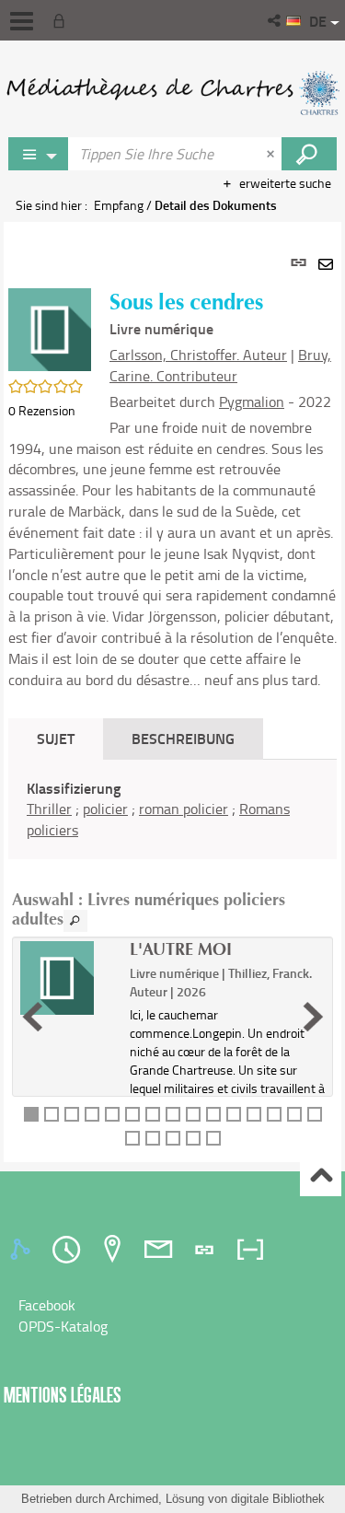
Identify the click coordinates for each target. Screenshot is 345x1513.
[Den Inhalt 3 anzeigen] (71, 1114)
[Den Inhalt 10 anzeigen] (213, 1114)
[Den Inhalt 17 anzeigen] (152, 1138)
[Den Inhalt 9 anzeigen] (193, 1114)
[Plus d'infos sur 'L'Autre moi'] (69, 978)
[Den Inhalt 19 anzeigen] (193, 1138)
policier (105, 808)
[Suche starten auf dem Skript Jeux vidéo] (309, 153)
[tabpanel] (172, 692)
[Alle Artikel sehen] (75, 921)
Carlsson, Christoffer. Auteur (198, 354)
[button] (275, 20)
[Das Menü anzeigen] (21, 21)
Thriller (49, 808)
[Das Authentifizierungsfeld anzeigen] (63, 20)
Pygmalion (251, 401)
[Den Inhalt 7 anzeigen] (152, 1114)
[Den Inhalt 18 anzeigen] (173, 1138)
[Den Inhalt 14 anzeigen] (294, 1114)
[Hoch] (320, 1176)
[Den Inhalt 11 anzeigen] (233, 1114)
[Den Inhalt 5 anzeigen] (112, 1114)
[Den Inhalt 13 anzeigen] (274, 1114)
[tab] (23, 1249)
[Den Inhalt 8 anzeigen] (173, 1114)
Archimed (133, 1499)
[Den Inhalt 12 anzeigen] (254, 1114)
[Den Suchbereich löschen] (272, 153)
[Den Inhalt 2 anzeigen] (51, 1114)
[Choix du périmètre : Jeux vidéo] (38, 153)
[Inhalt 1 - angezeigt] (31, 1114)
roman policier (183, 808)
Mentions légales (62, 1394)
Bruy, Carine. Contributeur (220, 365)
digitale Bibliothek (278, 1499)
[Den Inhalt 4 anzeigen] (92, 1114)
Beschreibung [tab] (183, 738)
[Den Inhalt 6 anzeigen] (132, 1114)
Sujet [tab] (56, 738)
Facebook (46, 1305)
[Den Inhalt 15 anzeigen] (314, 1114)
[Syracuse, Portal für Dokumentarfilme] (172, 92)
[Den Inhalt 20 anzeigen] (213, 1138)
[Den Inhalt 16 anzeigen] (132, 1138)
